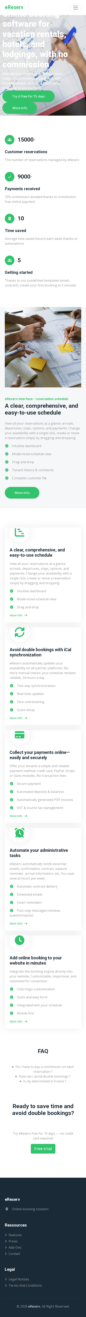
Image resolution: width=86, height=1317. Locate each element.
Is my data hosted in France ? (44, 1081)
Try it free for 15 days (28, 96)
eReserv (34, 1306)
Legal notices (19, 1279)
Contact (14, 1253)
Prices (13, 1241)
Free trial (43, 1148)
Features (15, 1235)
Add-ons (15, 1247)
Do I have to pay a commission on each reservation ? (45, 1069)
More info (19, 108)
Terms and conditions (25, 1285)
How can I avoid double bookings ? (45, 1076)
